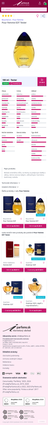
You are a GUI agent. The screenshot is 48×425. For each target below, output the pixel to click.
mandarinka (5, 103)
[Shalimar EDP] (35, 249)
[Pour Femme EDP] (13, 205)
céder (18, 116)
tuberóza (19, 94)
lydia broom (20, 121)
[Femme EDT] (13, 249)
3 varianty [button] (35, 270)
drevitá (33, 145)
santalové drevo (36, 103)
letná (3, 149)
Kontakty (6, 368)
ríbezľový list (5, 112)
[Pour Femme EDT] (35, 205)
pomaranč (5, 99)
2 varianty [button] (13, 310)
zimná (4, 136)
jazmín (19, 108)
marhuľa (4, 108)
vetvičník (34, 116)
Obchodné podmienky (11, 356)
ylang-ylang (20, 99)
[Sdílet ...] (43, 16)
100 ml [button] (12, 226)
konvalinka (20, 125)
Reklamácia (7, 362)
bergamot (5, 125)
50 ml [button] (35, 310)
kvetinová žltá (35, 158)
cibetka (33, 99)
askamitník (5, 94)
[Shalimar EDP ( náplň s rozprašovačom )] (35, 288)
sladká (33, 154)
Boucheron (6, 20)
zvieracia (34, 149)
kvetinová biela (36, 136)
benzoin (33, 112)
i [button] (10, 83)
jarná (3, 145)
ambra (33, 94)
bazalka (4, 121)
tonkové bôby (35, 121)
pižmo (33, 125)
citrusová (34, 140)
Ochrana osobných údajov (12, 359)
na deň (19, 140)
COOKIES (42, 422)
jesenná (4, 140)
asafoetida (5, 116)
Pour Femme (18, 20)
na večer (19, 136)
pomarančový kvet (22, 103)
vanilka (33, 108)
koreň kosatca (21, 112)
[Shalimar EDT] (13, 288)
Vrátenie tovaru (8, 365)
